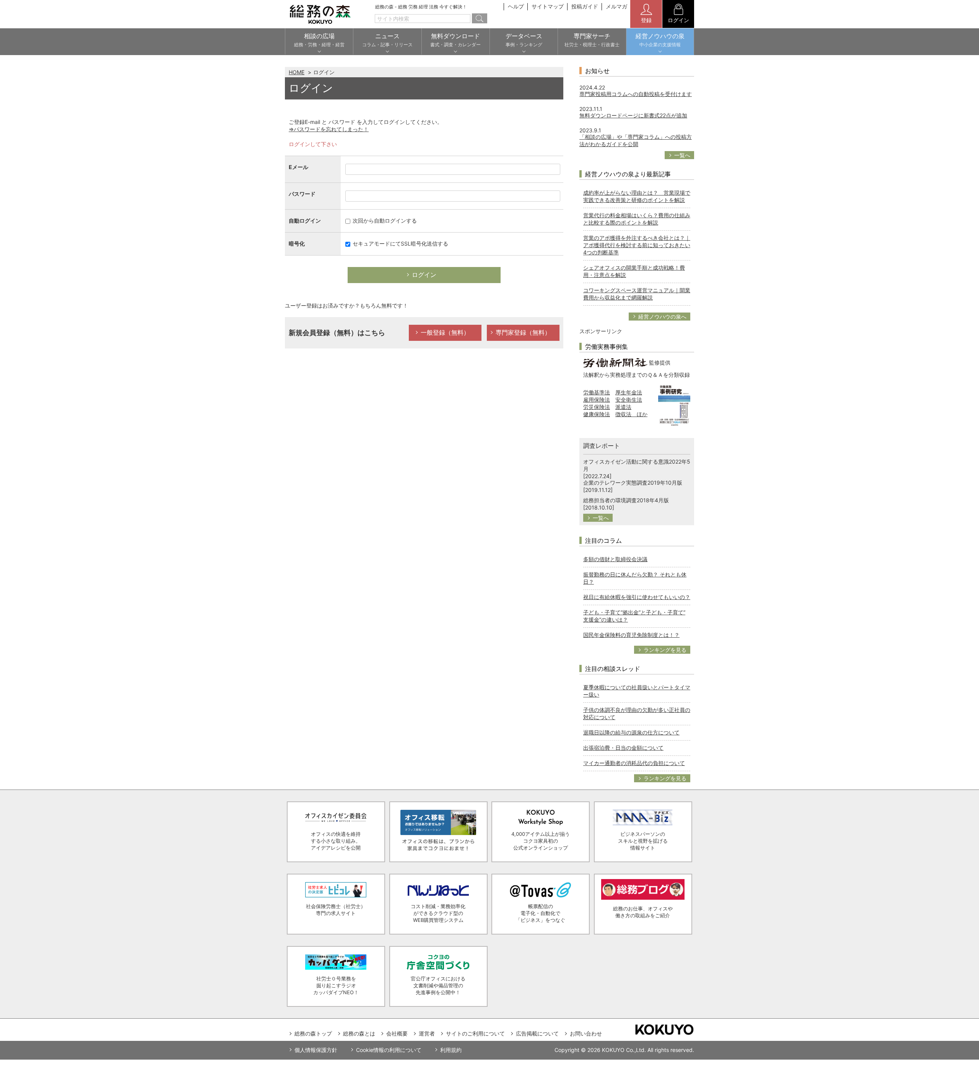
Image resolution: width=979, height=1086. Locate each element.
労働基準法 (596, 392)
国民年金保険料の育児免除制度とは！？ (631, 635)
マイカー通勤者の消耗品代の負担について (634, 763)
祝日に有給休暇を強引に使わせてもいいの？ (636, 597)
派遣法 (623, 407)
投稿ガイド (584, 6)
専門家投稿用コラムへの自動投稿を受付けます (635, 94)
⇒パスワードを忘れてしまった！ (329, 129)
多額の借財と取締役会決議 (615, 559)
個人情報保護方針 (315, 1050)
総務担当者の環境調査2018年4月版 (626, 500)
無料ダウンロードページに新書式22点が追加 (633, 115)
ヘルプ (516, 6)
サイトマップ (548, 6)
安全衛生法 (628, 399)
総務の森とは (359, 1033)
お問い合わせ (586, 1033)
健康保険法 (596, 414)
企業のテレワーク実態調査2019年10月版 (632, 482)
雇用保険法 (596, 399)
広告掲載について (537, 1033)
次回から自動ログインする (384, 220)
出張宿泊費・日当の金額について (623, 747)
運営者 (427, 1033)
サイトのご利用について (475, 1033)
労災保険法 (596, 407)
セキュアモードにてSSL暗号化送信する (399, 243)
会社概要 (397, 1033)
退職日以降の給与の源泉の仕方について (631, 732)
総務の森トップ (313, 1033)
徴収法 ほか (631, 414)
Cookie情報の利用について (388, 1050)
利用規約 (451, 1050)
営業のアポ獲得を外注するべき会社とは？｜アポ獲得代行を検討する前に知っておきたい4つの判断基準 (636, 245)
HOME (296, 72)
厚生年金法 (628, 392)
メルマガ (616, 6)
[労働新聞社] (615, 362)
